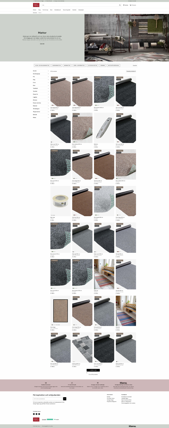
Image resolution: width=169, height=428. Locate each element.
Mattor (34, 10)
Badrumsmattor (57, 65)
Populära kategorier (111, 401)
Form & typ (45, 10)
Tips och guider (66, 10)
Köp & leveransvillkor (126, 400)
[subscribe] (64, 398)
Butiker (108, 396)
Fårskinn (102, 65)
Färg (39, 10)
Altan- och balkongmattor (42, 65)
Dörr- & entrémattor (79, 65)
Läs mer (42, 43)
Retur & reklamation (126, 401)
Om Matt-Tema (110, 398)
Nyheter (74, 10)
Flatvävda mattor (92, 65)
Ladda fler (93, 370)
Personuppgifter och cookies (128, 403)
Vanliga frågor (110, 400)
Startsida (35, 12)
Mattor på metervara (113, 65)
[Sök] (119, 5)
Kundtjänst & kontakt (132, 1)
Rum (51, 10)
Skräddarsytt (57, 10)
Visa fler (135, 65)
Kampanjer (81, 10)
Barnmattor (67, 65)
